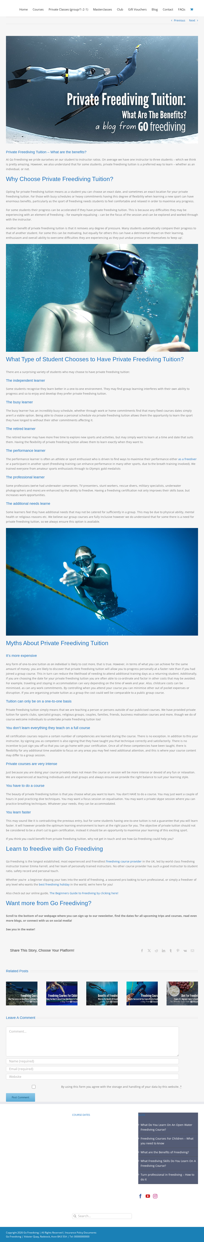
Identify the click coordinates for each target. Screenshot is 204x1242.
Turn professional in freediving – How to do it (167, 1177)
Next (192, 20)
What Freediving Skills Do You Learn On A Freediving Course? (168, 1163)
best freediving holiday (54, 884)
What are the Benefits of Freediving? (165, 1152)
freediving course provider (124, 861)
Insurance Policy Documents (80, 1232)
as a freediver (187, 459)
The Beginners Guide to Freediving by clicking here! (84, 893)
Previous (179, 20)
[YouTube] (148, 1196)
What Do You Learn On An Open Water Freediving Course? (166, 1127)
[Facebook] (140, 1196)
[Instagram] (155, 1196)
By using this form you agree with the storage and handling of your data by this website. (121, 1087)
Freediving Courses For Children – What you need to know (167, 1141)
